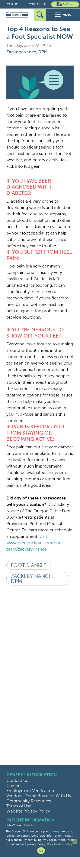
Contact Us (37, 4)
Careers (12, 4)
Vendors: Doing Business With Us (38, 795)
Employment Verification (30, 790)
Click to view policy (59, 844)
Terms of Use (18, 805)
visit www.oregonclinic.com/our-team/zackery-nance (34, 543)
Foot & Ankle (29, 565)
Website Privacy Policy (28, 811)
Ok (41, 850)
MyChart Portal (20, 825)
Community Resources (28, 800)
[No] (75, 841)
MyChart (68, 4)
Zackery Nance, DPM (27, 51)
